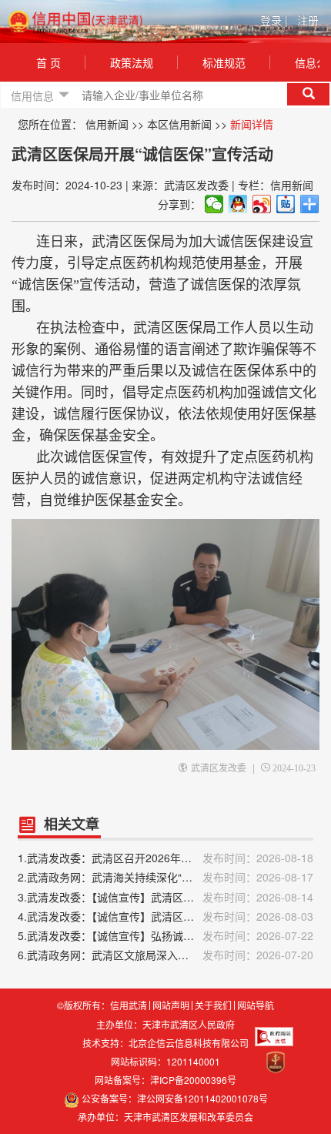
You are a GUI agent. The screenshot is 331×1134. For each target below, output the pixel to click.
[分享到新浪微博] (262, 204)
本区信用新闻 (179, 124)
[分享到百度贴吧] (286, 204)
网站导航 (255, 1005)
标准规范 (224, 62)
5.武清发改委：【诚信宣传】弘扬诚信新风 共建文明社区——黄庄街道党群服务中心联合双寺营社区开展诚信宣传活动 (165, 935)
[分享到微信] (214, 204)
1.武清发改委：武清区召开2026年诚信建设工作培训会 (165, 857)
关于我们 (213, 1005)
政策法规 (131, 62)
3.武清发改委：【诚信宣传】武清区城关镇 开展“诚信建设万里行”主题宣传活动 (165, 897)
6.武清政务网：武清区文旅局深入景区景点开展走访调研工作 (165, 954)
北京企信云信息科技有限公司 (189, 1042)
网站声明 (170, 1005)
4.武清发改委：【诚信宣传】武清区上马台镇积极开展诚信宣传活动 (165, 916)
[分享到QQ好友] (238, 204)
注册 (308, 20)
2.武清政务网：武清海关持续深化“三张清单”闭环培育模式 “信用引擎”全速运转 (165, 877)
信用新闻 (107, 124)
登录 (274, 20)
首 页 (48, 62)
